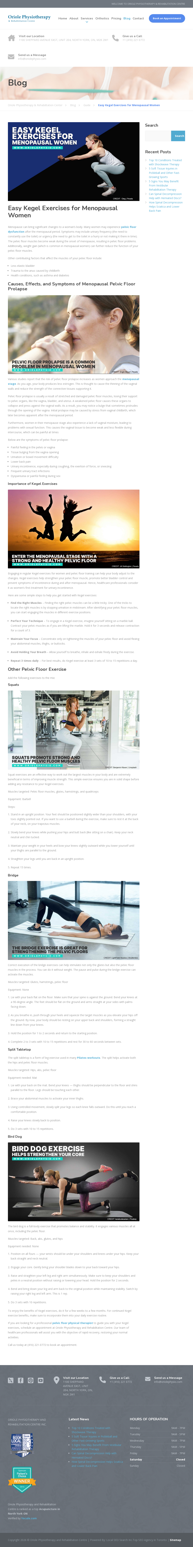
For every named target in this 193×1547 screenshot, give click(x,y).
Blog (126, 18)
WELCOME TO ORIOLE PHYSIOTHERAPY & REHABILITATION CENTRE (148, 3)
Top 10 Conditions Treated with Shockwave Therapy (165, 162)
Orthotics (102, 18)
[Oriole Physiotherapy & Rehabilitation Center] (29, 18)
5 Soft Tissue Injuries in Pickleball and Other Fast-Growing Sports (164, 173)
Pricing (116, 18)
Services (87, 18)
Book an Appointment (167, 18)
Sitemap (175, 1540)
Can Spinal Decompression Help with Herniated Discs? (165, 196)
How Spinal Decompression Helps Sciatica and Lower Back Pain (166, 207)
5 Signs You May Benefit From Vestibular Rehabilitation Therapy (164, 185)
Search (151, 125)
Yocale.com (29, 1518)
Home (62, 18)
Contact (138, 18)
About (73, 18)
